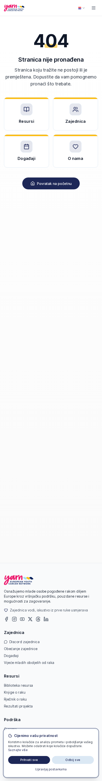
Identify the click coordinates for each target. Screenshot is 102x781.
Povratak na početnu (54, 183)
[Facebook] (6, 619)
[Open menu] (93, 7)
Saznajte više (17, 750)
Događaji (11, 656)
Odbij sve (72, 760)
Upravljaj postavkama (51, 769)
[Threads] (38, 619)
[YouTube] (22, 619)
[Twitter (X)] (30, 619)
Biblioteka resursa (18, 685)
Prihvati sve (29, 760)
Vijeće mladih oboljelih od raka (29, 662)
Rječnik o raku (15, 699)
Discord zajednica (24, 642)
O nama (10, 729)
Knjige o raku (15, 692)
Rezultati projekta (18, 706)
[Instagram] (14, 619)
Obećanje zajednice (21, 649)
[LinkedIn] (46, 619)
